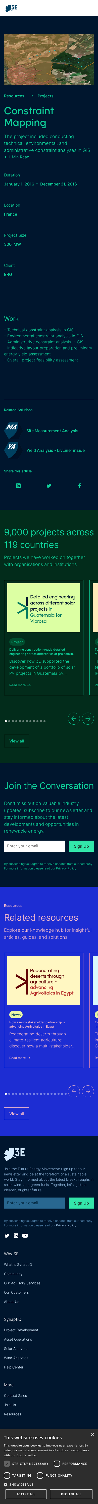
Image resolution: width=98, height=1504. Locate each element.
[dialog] (49, 1466)
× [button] (92, 1434)
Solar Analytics (16, 1348)
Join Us (10, 1405)
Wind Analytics (16, 1358)
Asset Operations (18, 1339)
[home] (13, 8)
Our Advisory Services (22, 1283)
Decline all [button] (71, 1494)
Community (13, 1274)
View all (16, 740)
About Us (11, 1301)
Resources (12, 1414)
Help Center (13, 1367)
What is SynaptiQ (18, 1264)
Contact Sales (15, 1395)
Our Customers (16, 1292)
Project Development (21, 1330)
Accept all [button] (26, 1494)
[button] (88, 8)
